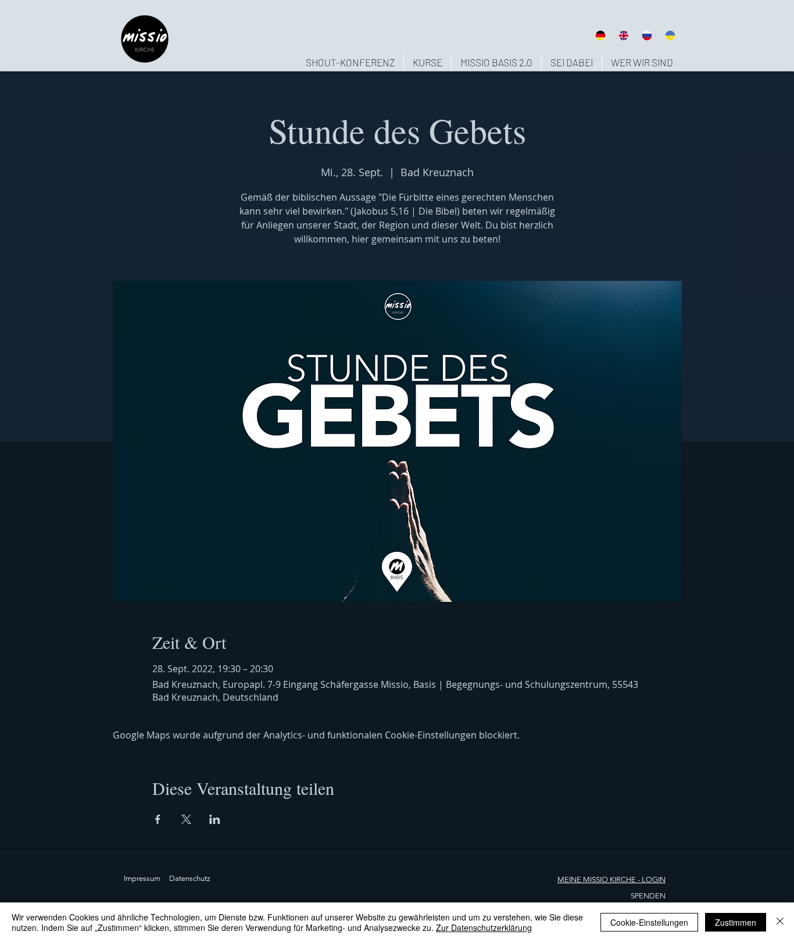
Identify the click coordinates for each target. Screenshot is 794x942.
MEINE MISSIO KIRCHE (596, 879)
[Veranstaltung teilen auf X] (186, 819)
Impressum (142, 878)
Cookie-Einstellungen (649, 922)
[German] (600, 35)
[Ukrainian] (670, 35)
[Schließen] (780, 922)
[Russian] (647, 35)
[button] (642, 62)
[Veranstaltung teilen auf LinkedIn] (214, 819)
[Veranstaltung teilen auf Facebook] (157, 819)
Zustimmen (735, 922)
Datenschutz (189, 878)
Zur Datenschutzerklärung (484, 927)
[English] (623, 35)
